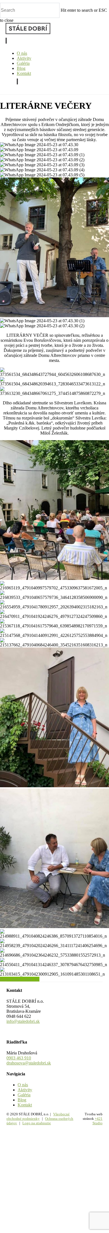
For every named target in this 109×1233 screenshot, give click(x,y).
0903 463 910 (18, 1058)
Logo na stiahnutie (36, 1123)
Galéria (24, 1094)
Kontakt (25, 1104)
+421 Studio (98, 1120)
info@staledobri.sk (23, 1021)
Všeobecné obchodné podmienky (38, 1116)
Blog (22, 1099)
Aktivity (25, 1089)
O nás (23, 1084)
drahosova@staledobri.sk (28, 1063)
